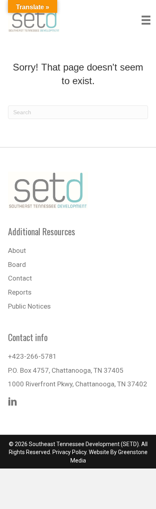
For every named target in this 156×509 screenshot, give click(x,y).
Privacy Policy (69, 452)
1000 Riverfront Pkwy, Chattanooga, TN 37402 (77, 384)
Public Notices (29, 306)
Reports (20, 292)
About (17, 250)
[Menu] (146, 20)
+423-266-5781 (32, 356)
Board (17, 265)
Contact (20, 278)
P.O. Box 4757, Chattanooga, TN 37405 (66, 370)
